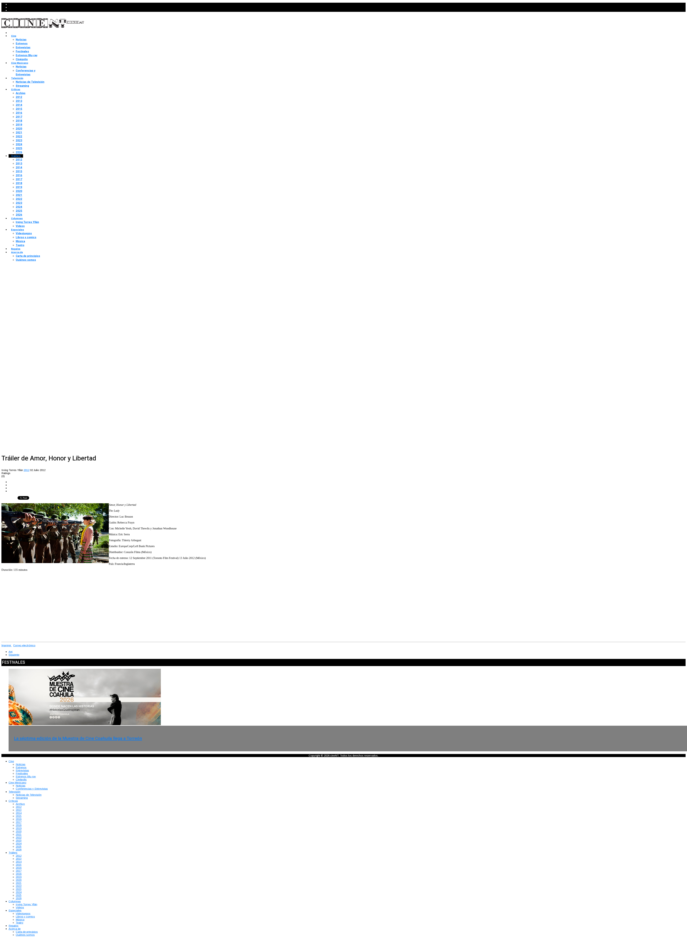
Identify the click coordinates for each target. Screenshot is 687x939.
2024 (19, 144)
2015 (19, 109)
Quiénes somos (26, 260)
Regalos (15, 249)
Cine (13, 36)
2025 (19, 148)
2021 (19, 133)
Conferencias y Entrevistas (25, 72)
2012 (19, 97)
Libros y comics (26, 237)
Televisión (17, 78)
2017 (19, 117)
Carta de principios (28, 256)
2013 (19, 101)
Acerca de (17, 252)
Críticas (15, 89)
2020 (19, 129)
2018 (19, 121)
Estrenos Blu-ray (26, 55)
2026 (19, 152)
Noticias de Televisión (30, 82)
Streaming (22, 86)
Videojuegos (24, 233)
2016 (19, 113)
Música (20, 241)
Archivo (20, 93)
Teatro (20, 245)
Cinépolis (22, 59)
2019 (19, 125)
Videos (20, 226)
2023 (19, 140)
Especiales (17, 229)
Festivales (22, 51)
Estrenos (22, 43)
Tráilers (16, 156)
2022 (19, 136)
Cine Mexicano (19, 63)
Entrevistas (23, 47)
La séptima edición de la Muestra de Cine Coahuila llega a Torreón (78, 738)
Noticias (21, 40)
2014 (19, 105)
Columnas (17, 218)
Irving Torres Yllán (27, 222)
